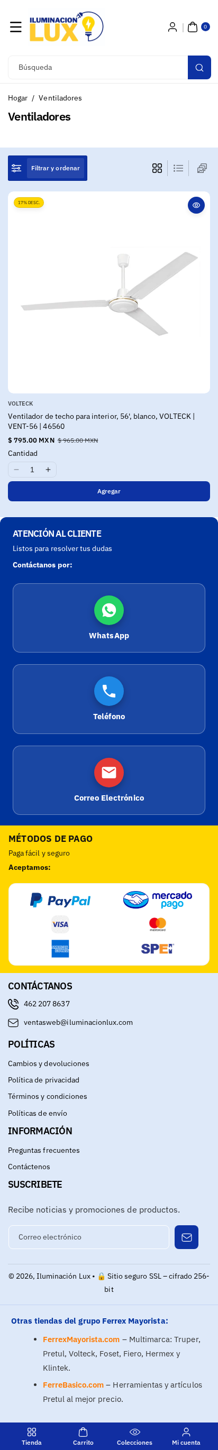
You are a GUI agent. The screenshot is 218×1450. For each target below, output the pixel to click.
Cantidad (23, 453)
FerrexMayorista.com (81, 1339)
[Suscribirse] (186, 1237)
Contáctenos (29, 1166)
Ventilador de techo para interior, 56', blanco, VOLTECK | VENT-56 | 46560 (101, 421)
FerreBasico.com (73, 1385)
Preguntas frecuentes (44, 1150)
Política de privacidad (43, 1080)
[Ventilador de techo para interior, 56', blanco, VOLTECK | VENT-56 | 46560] (109, 292)
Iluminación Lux (63, 1276)
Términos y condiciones (47, 1096)
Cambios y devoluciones (48, 1063)
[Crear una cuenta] (172, 27)
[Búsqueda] (199, 67)
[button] (16, 27)
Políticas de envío (37, 1113)
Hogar (18, 98)
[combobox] (109, 67)
